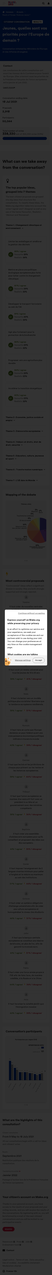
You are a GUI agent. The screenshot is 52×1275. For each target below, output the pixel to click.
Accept (38, 660)
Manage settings (23, 660)
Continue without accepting (31, 613)
